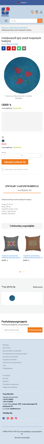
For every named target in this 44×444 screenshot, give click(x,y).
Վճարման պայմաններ (10, 357)
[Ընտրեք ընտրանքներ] (8, 252)
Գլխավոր (6, 345)
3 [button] (24, 271)
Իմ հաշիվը (6, 375)
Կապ (4, 365)
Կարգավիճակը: (7, 108)
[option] (11, 248)
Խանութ (5, 378)
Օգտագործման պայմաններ (12, 351)
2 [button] (22, 271)
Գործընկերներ (8, 368)
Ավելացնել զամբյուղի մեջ (15, 162)
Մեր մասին (6, 348)
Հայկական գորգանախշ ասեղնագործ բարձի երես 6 (11, 256)
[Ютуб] (8, 418)
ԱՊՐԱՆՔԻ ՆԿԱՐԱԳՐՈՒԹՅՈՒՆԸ (22, 186)
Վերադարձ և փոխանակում (12, 362)
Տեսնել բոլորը (37, 287)
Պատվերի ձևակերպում (11, 384)
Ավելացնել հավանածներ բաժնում (16, 169)
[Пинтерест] (12, 418)
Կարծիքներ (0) (24, 190)
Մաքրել (4, 143)
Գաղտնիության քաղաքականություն (15, 354)
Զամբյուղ (6, 381)
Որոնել (39, 21)
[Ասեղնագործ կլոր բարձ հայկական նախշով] (4, 48)
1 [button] (19, 271)
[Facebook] (4, 418)
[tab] (22, 187)
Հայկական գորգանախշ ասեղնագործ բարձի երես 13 (32, 256)
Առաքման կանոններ (10, 359)
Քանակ (4, 152)
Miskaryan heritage (12, 44)
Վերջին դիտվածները (10, 387)
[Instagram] (16, 418)
